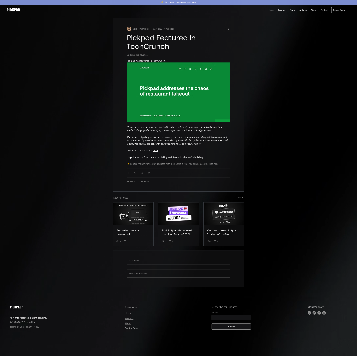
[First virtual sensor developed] (133, 213)
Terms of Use (17, 326)
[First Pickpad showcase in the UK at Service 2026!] (178, 213)
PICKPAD (15, 307)
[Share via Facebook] (128, 173)
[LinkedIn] (309, 313)
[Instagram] (314, 313)
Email (215, 312)
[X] (324, 313)
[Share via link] (148, 173)
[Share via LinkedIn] (142, 173)
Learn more (191, 2)
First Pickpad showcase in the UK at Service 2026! (177, 232)
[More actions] (228, 29)
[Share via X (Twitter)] (135, 173)
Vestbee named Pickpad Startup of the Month (222, 232)
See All (241, 197)
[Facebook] (319, 313)
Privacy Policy (32, 326)
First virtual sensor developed (127, 232)
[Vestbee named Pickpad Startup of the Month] (224, 213)
